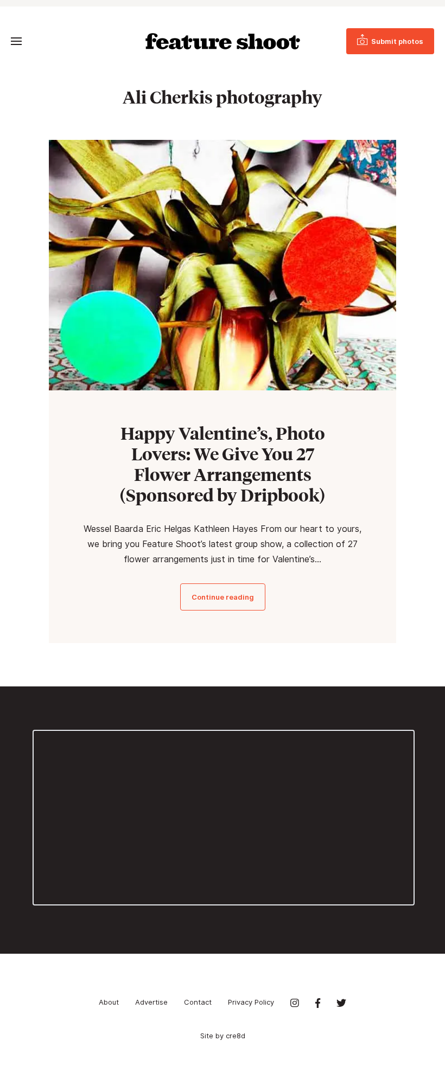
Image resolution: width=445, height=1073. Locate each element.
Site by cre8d (222, 1035)
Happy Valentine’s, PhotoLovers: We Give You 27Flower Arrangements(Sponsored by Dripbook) (222, 464)
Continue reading (223, 597)
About (109, 1002)
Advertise (151, 1002)
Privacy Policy (251, 1002)
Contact (198, 1002)
